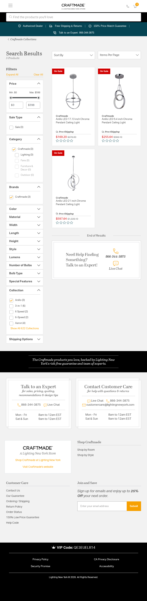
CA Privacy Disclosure (106, 559)
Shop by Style (85, 455)
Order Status (14, 512)
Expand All (12, 74)
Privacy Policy (40, 559)
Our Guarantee (15, 496)
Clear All (38, 74)
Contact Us (13, 490)
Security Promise (40, 566)
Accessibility (106, 566)
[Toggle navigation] (10, 6)
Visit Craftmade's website (38, 467)
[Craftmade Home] (73, 6)
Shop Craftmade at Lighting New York (37, 460)
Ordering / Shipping (17, 501)
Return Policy (14, 506)
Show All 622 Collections (25, 328)
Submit (134, 506)
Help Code (12, 523)
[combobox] (73, 17)
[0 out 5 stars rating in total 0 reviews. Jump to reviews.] (65, 140)
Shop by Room (86, 450)
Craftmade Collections (23, 39)
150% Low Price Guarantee (22, 517)
